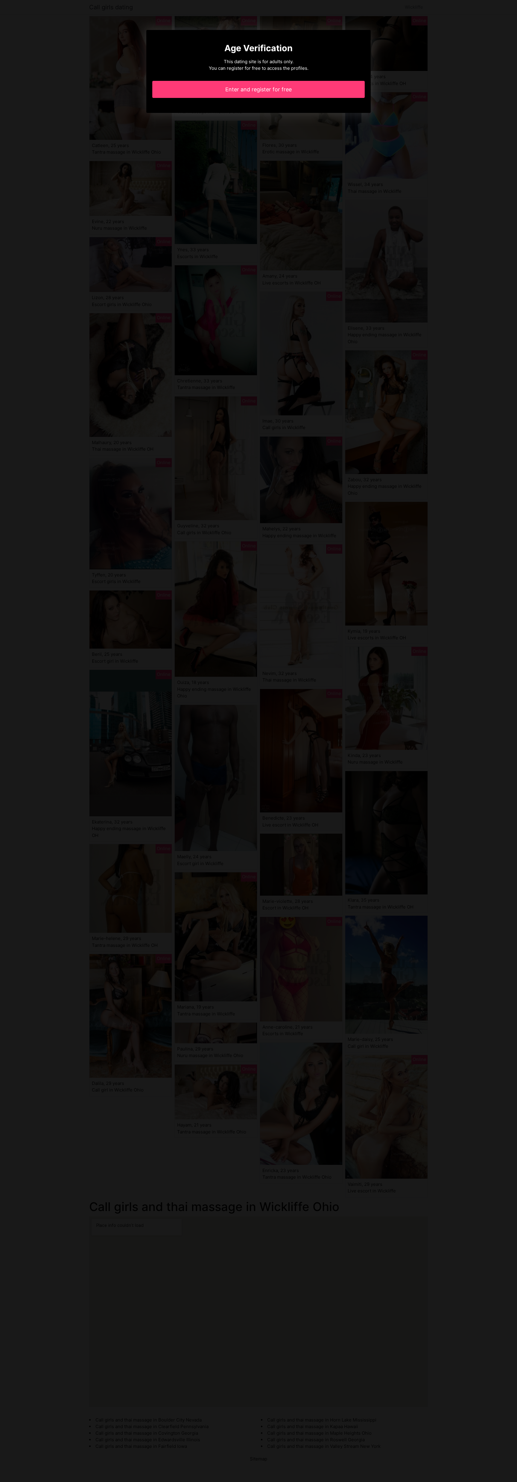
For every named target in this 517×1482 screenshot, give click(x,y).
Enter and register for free (258, 89)
